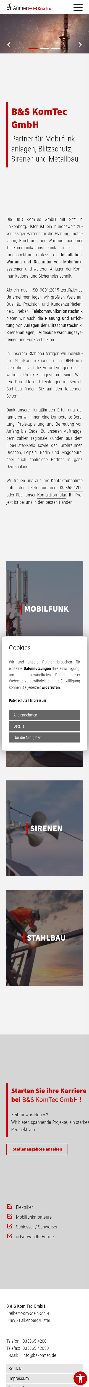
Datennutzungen (37, 668)
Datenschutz (18, 700)
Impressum (38, 700)
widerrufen (51, 687)
